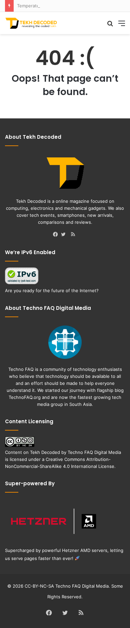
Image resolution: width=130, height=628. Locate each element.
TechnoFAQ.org (25, 397)
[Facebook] (57, 235)
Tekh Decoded (45, 452)
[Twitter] (65, 235)
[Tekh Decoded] (31, 23)
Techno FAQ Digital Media (94, 452)
